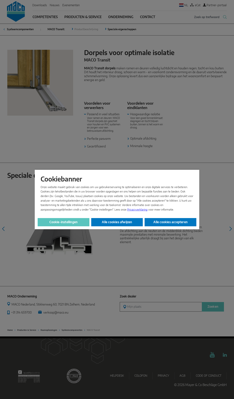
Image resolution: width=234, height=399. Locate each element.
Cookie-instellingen (63, 222)
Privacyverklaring (137, 209)
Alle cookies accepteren (170, 222)
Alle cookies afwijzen (117, 222)
